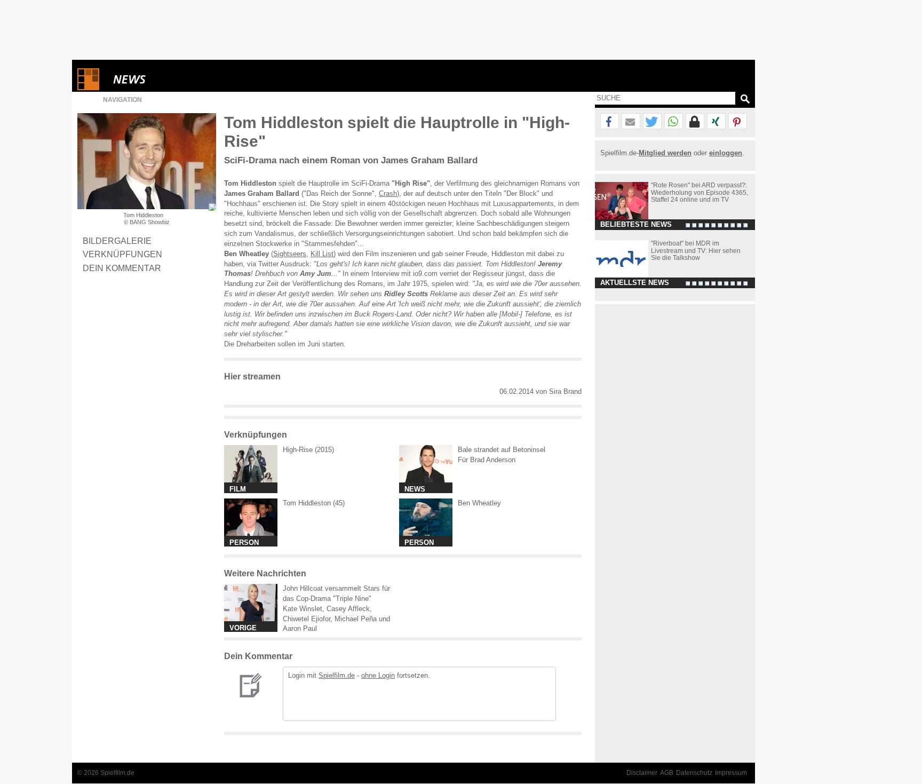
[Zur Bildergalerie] (212, 207)
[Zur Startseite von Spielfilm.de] (88, 88)
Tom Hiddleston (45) (314, 503)
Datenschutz (694, 773)
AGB (666, 773)
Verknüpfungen (122, 254)
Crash (388, 193)
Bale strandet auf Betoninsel (501, 450)
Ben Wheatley (479, 503)
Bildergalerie (117, 241)
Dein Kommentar (122, 268)
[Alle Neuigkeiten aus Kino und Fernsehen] (168, 79)
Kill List (322, 254)
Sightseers (289, 254)
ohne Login (378, 675)
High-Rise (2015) (308, 450)
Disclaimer (641, 773)
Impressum (731, 773)
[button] (609, 122)
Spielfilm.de (337, 675)
